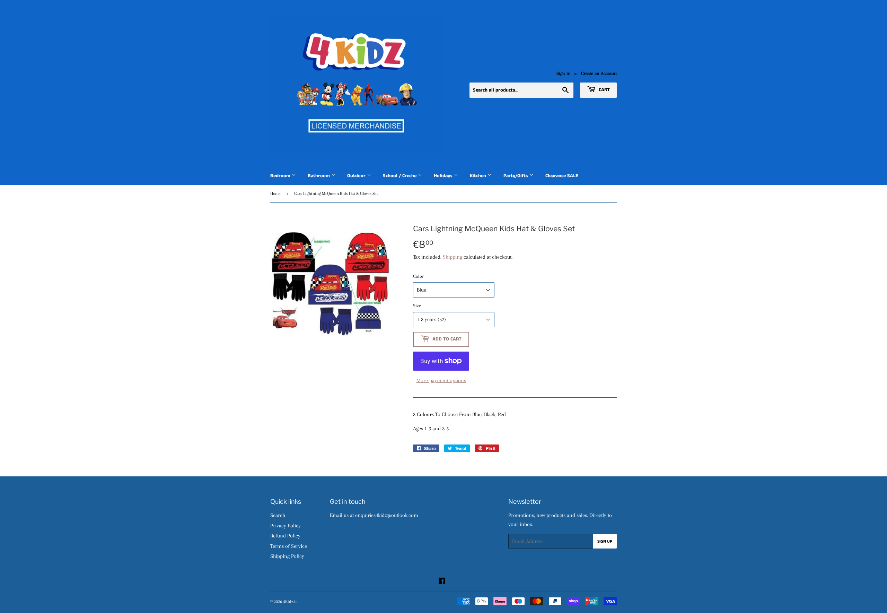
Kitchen (479, 175)
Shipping (452, 257)
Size (417, 305)
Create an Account (599, 73)
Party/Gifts (516, 175)
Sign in (563, 73)
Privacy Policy (285, 526)
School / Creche (400, 175)
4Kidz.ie (290, 601)
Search (277, 515)
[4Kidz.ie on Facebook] (442, 582)
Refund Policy (285, 536)
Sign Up (604, 541)
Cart (603, 89)
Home (275, 193)
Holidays (444, 175)
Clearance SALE (561, 175)
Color (418, 276)
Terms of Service (288, 546)
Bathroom (319, 175)
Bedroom (281, 175)
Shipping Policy (287, 556)
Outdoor (357, 175)
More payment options (441, 380)
